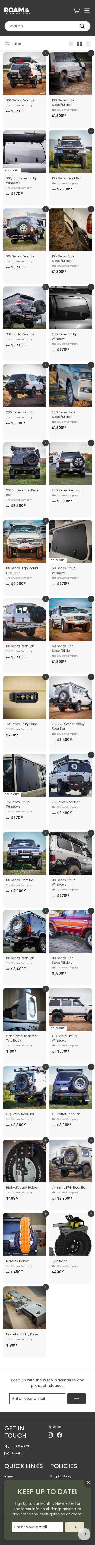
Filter (16, 43)
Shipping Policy (60, 1476)
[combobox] (47, 26)
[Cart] (76, 10)
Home (8, 1476)
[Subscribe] (74, 1527)
